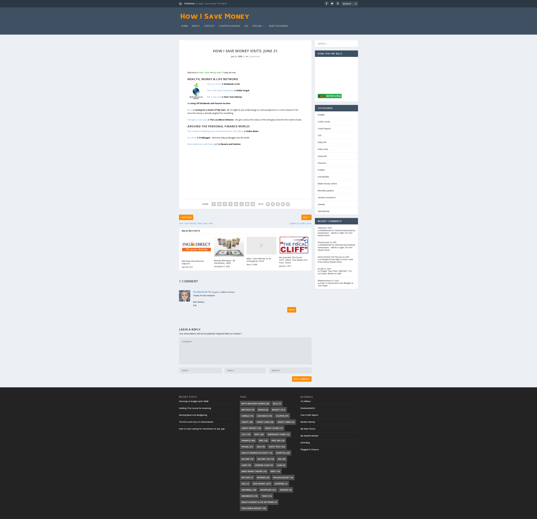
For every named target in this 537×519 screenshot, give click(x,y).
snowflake (268, 489)
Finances (322, 163)
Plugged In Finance (310, 449)
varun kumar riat (326, 257)
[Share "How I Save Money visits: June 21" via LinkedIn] (236, 204)
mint (275, 471)
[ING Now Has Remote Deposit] (196, 247)
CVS (246, 26)
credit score (274, 428)
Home (184, 26)
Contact (209, 26)
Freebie (321, 170)
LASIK (246, 465)
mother (247, 477)
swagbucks (249, 496)
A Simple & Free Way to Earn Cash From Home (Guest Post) (335, 260)
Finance (321, 242)
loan (281, 465)
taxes (267, 496)
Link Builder (323, 176)
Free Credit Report (309, 415)
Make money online (327, 183)
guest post (277, 446)
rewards (263, 477)
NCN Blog (305, 442)
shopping (281, 483)
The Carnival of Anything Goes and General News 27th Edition (215, 131)
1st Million (306, 401)
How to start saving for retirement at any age (202, 428)
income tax (265, 459)
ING (281, 459)
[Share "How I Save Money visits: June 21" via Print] (253, 204)
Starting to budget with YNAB (193, 401)
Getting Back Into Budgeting (193, 415)
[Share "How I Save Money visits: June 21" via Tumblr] (225, 204)
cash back (264, 415)
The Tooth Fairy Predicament (220, 90)
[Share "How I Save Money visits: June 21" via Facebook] (213, 204)
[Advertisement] (245, 165)
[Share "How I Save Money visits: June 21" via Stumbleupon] (241, 204)
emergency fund (278, 434)
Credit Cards (324, 121)
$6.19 (189, 110)
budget (321, 114)
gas (261, 446)
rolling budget (283, 477)
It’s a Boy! (191, 137)
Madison (322, 280)
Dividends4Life (202, 291)
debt (259, 434)
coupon (282, 415)
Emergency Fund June (197, 119)
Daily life (322, 142)
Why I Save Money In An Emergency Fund (259, 259)
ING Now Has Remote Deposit (193, 262)
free (263, 440)
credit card (265, 422)
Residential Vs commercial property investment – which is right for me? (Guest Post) (336, 233)
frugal (247, 446)
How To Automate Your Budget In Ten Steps (335, 284)
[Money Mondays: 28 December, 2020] (229, 246)
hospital (283, 452)
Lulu (320, 227)
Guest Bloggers (278, 26)
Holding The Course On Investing (195, 408)
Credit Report (324, 128)
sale (245, 483)
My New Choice (308, 428)
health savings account (257, 452)
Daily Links (323, 149)
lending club (264, 465)
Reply (292, 309)
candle (247, 415)
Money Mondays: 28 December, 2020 (224, 261)
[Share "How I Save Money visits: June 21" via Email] (247, 204)
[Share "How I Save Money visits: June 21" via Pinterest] (230, 204)
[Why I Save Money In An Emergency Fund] (261, 246)
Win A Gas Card (214, 97)
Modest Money (308, 422)
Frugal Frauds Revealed (206, 3)
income (247, 459)
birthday (248, 409)
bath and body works (255, 403)
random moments (327, 197)
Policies (257, 26)
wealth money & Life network (259, 502)
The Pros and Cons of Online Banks (196, 422)
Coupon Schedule (229, 26)
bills (277, 403)
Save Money (323, 211)
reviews (321, 204)
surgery (285, 489)
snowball (249, 489)
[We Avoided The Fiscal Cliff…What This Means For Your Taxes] (294, 245)
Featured (322, 156)
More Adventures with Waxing (201, 144)
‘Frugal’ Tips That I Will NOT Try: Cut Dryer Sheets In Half (335, 272)
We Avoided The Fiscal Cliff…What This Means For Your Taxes (293, 260)
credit (247, 422)
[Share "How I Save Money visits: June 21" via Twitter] (219, 204)
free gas (278, 440)
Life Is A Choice (214, 84)
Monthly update (326, 190)
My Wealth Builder (309, 435)
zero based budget (254, 508)
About (196, 26)
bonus (263, 409)
